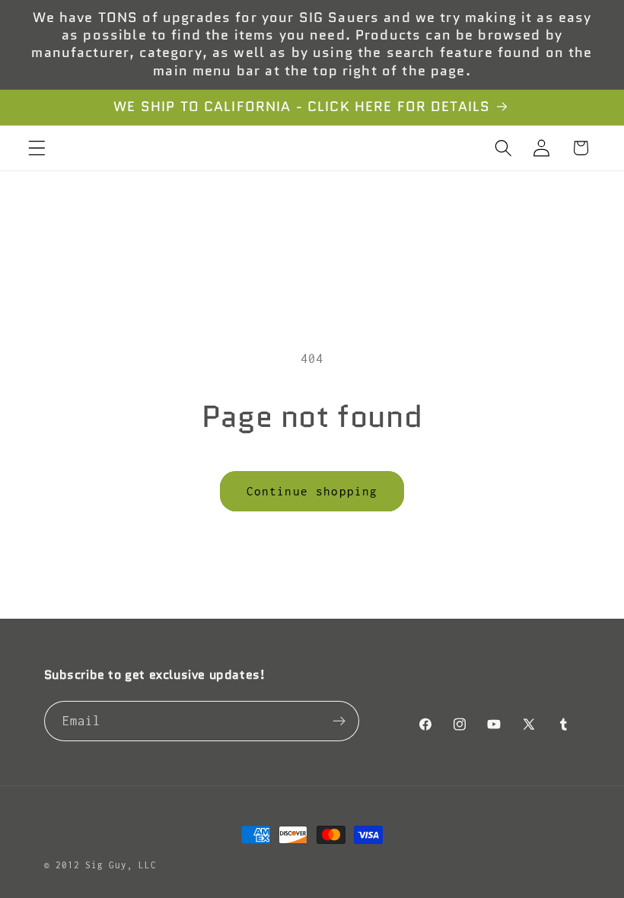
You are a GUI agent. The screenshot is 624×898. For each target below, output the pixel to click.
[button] (37, 148)
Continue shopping (312, 491)
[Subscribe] (339, 721)
